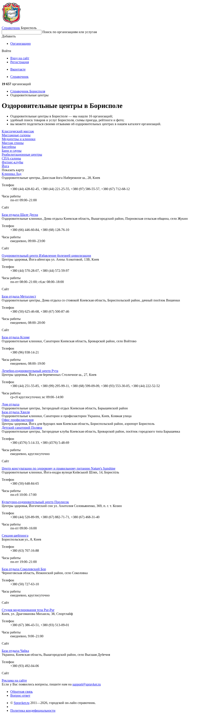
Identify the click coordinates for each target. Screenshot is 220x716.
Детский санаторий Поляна (22, 427)
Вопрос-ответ (20, 695)
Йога (5, 166)
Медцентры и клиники (18, 139)
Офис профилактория (18, 420)
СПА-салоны (11, 158)
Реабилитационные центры (22, 154)
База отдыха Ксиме (16, 337)
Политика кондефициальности (32, 710)
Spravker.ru (21, 703)
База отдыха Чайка (15, 651)
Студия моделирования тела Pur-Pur (28, 610)
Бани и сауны (11, 150)
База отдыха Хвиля (16, 412)
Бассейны (9, 147)
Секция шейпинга (15, 535)
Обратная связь (21, 691)
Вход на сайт (19, 58)
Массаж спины (13, 143)
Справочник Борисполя (27, 91)
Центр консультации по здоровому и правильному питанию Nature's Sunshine (58, 468)
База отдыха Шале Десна (20, 215)
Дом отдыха (10, 404)
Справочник (11, 28)
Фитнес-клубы (12, 162)
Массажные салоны (16, 135)
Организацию (20, 43)
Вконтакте (18, 69)
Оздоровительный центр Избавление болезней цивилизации (46, 255)
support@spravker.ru (86, 684)
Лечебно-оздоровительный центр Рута (30, 371)
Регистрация (19, 62)
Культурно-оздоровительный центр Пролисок (35, 502)
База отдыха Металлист (19, 296)
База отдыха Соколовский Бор (24, 569)
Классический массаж (18, 131)
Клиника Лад (11, 174)
